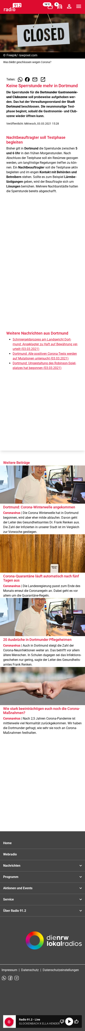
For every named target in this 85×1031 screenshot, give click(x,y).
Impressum (9, 970)
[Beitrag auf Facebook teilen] (27, 79)
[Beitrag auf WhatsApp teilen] (20, 79)
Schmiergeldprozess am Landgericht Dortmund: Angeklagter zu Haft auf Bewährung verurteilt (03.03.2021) (45, 344)
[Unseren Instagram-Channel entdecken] (16, 978)
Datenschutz (30, 970)
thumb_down (62, 1021)
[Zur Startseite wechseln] (12, 7)
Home (7, 843)
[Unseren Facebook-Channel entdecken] (10, 978)
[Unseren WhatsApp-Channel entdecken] (4, 978)
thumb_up (76, 1021)
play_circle (69, 1021)
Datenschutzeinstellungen (61, 970)
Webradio (10, 854)
